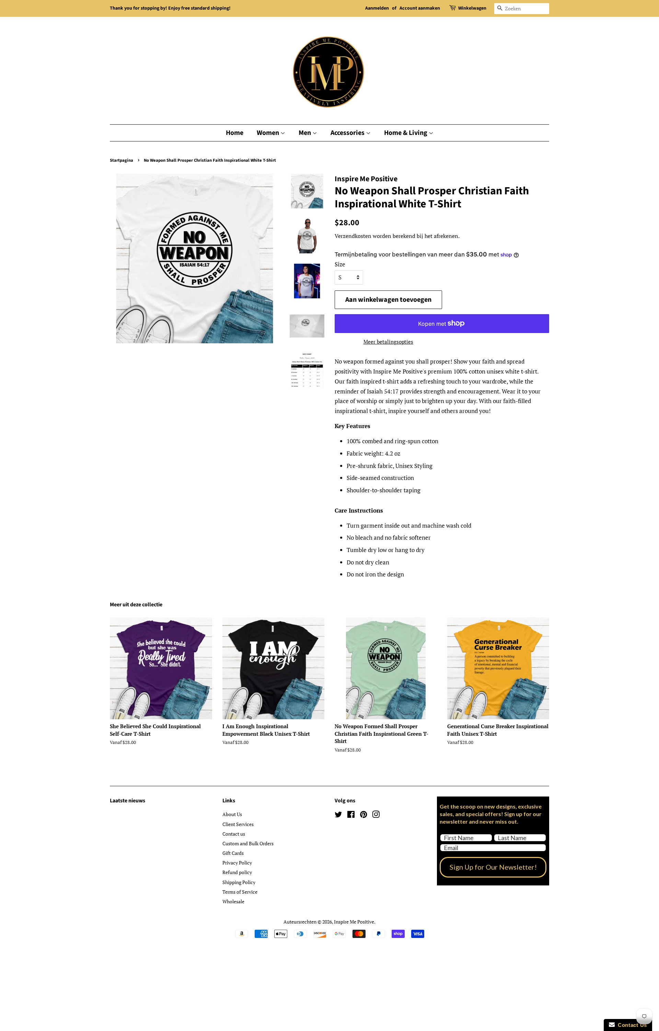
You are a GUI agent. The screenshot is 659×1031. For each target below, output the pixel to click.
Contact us (233, 833)
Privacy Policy (237, 862)
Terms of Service (239, 892)
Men (305, 133)
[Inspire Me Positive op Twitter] (338, 815)
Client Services (238, 824)
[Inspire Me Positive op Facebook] (351, 815)
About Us (232, 814)
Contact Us (631, 1025)
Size (340, 264)
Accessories (348, 133)
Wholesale (233, 901)
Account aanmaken (420, 8)
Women (268, 133)
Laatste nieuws (127, 800)
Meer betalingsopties (388, 341)
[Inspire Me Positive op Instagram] (376, 815)
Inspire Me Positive (354, 921)
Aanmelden (377, 8)
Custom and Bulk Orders (248, 843)
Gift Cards (233, 853)
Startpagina (121, 160)
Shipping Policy (238, 882)
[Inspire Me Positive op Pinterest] (363, 815)
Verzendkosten (353, 236)
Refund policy (237, 872)
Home (234, 133)
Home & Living (406, 133)
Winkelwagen (472, 8)
